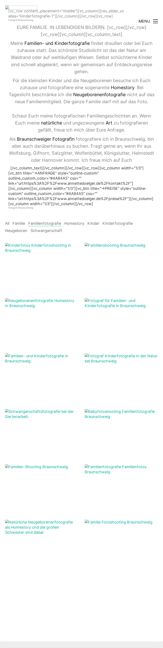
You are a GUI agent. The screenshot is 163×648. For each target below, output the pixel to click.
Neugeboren (16, 230)
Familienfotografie (44, 223)
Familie (19, 223)
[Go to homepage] (21, 21)
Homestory (74, 223)
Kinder (93, 223)
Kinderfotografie (118, 223)
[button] (148, 21)
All (7, 223)
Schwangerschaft (46, 230)
